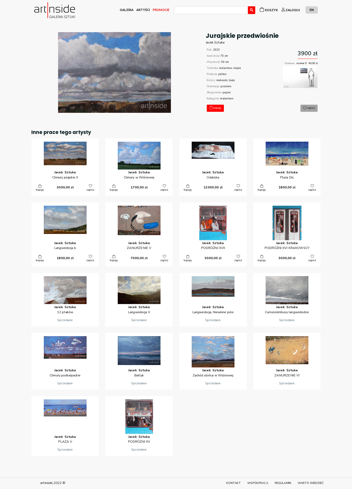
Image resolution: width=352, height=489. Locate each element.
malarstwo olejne (230, 68)
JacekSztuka (215, 42)
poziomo (226, 86)
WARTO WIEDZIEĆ (311, 483)
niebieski (222, 80)
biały (232, 80)
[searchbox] (176, 11)
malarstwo (226, 98)
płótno (222, 74)
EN (312, 10)
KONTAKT (233, 483)
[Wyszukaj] (251, 10)
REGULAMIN (283, 483)
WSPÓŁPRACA (257, 483)
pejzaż (227, 92)
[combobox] (211, 10)
